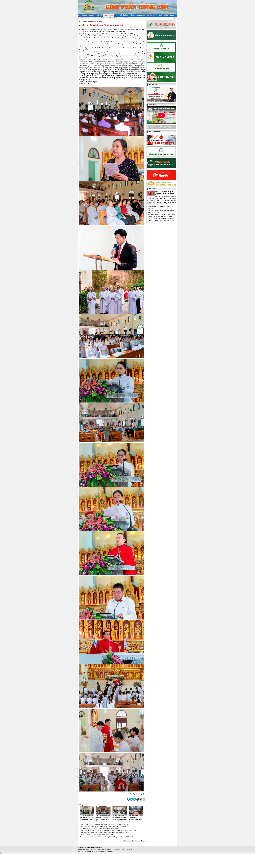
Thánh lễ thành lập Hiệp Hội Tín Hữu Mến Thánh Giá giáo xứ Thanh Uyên (101, 824)
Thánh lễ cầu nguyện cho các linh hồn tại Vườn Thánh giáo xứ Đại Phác (101, 832)
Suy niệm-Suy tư (152, 15)
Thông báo (99, 15)
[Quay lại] (127, 841)
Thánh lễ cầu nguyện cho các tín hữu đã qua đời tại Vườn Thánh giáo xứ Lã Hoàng (104, 830)
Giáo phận (92, 15)
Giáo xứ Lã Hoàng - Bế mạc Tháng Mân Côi (92, 834)
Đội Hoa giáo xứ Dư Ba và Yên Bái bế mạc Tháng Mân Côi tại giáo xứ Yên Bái (103, 837)
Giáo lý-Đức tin (124, 15)
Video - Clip (152, 104)
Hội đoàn (132, 15)
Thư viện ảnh (153, 84)
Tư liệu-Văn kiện (163, 15)
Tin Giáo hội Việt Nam (107, 18)
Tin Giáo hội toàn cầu (119, 18)
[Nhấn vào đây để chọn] (138, 841)
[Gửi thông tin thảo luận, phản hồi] (140, 799)
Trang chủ (84, 15)
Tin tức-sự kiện (108, 15)
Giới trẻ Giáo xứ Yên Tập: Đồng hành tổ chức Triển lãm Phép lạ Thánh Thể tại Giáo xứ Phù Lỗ (161, 220)
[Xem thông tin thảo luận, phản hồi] (144, 799)
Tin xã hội (129, 18)
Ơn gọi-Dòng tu (141, 15)
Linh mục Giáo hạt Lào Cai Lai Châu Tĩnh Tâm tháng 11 (96, 828)
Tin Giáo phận (96, 18)
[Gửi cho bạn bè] (134, 799)
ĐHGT (116, 15)
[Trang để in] (137, 800)
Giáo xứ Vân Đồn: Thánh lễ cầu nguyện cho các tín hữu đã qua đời (99, 826)
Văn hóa (171, 15)
